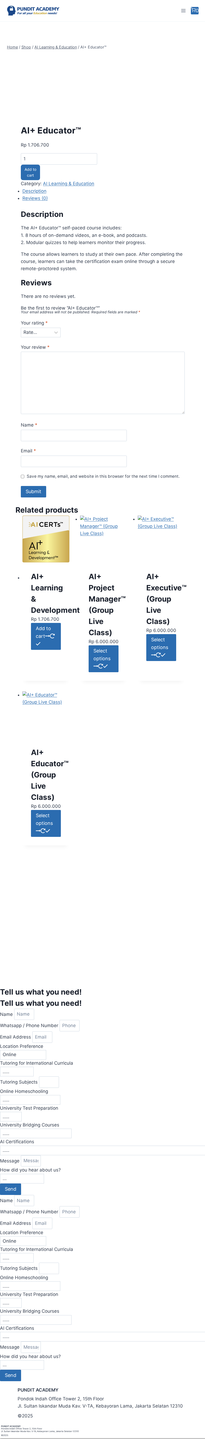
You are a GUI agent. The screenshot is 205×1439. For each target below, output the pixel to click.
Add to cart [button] (43, 632)
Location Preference (21, 1046)
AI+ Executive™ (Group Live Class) (166, 599)
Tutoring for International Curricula (36, 1063)
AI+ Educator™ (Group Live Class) (50, 775)
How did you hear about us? (30, 1170)
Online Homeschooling (24, 1091)
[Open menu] (183, 10)
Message (10, 1160)
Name (29, 425)
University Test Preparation (29, 1108)
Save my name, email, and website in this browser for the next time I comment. (103, 476)
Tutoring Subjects (19, 1082)
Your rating (34, 323)
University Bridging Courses (29, 1125)
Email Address (16, 1037)
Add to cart (30, 172)
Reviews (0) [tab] (35, 198)
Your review (35, 347)
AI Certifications (17, 1141)
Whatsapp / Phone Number (30, 1025)
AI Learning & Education (68, 183)
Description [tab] (34, 191)
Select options (102, 654)
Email (28, 450)
